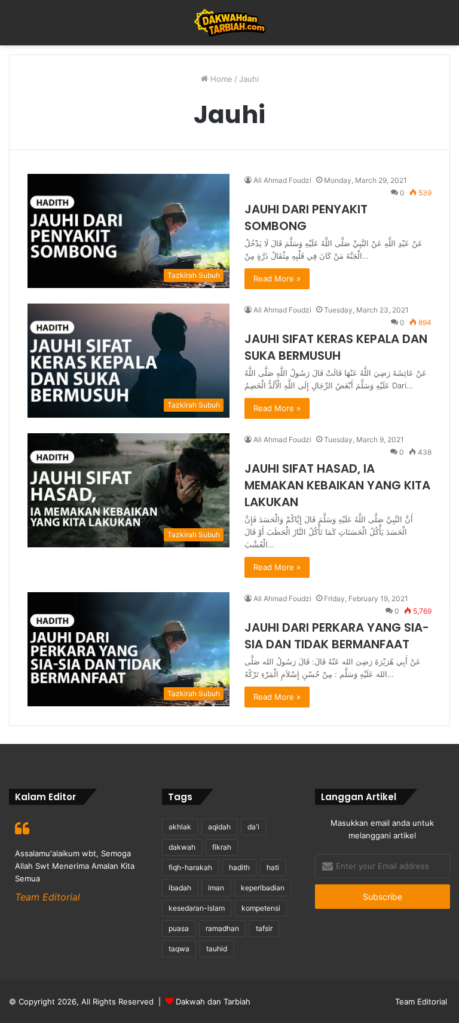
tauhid (216, 948)
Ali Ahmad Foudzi (282, 180)
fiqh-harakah (190, 867)
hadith (239, 867)
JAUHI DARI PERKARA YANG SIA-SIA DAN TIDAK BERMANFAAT (336, 636)
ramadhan (222, 928)
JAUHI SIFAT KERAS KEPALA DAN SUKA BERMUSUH (335, 347)
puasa (179, 928)
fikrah (221, 847)
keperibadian (262, 887)
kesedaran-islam (197, 907)
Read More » (277, 278)
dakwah (182, 847)
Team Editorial (421, 1001)
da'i (253, 826)
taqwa (179, 948)
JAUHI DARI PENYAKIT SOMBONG (306, 217)
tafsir (264, 928)
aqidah (219, 826)
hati (273, 867)
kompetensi (260, 907)
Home (220, 79)
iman (216, 887)
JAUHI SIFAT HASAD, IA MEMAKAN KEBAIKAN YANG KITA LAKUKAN (337, 485)
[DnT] (230, 22)
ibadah (180, 887)
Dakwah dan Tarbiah (213, 1001)
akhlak (180, 826)
